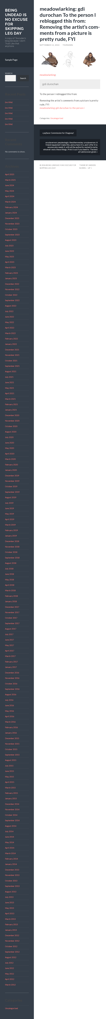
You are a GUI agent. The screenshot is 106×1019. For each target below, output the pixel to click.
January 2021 (11, 410)
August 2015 (10, 760)
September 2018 (12, 557)
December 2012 (12, 935)
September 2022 (12, 300)
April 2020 (9, 453)
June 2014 (9, 837)
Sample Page (11, 59)
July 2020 (9, 437)
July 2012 (9, 963)
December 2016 (12, 672)
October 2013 (11, 880)
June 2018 (9, 574)
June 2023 (9, 251)
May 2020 (9, 448)
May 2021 (9, 388)
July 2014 (9, 831)
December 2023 (12, 218)
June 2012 (9, 968)
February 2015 (11, 793)
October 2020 (11, 426)
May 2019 (9, 514)
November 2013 (12, 875)
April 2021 (9, 393)
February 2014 (11, 859)
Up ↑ (90, 168)
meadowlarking (47, 74)
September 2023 (12, 234)
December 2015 (12, 738)
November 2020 (12, 421)
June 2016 (9, 705)
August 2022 (10, 306)
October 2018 (11, 552)
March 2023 (10, 267)
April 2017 (9, 651)
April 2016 (9, 716)
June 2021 (9, 382)
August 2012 (10, 957)
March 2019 (10, 525)
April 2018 (9, 585)
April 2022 (9, 328)
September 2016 (12, 689)
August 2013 (10, 891)
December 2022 (12, 284)
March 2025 (10, 180)
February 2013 (11, 924)
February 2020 (11, 464)
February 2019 (11, 530)
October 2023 (11, 229)
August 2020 (10, 432)
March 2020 (10, 459)
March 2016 (10, 722)
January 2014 (11, 864)
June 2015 (9, 771)
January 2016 (11, 733)
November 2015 (12, 744)
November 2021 (12, 355)
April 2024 (9, 196)
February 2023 (11, 273)
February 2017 (11, 661)
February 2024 (11, 207)
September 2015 (12, 755)
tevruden (68, 45)
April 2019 (9, 519)
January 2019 (11, 536)
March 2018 (10, 590)
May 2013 (9, 908)
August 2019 (10, 497)
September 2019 (12, 492)
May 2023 (9, 256)
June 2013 (9, 902)
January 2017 (11, 667)
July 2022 (9, 311)
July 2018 (9, 568)
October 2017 (11, 618)
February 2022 (11, 338)
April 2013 (9, 913)
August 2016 (10, 694)
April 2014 (9, 848)
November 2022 (12, 289)
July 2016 (9, 700)
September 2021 (12, 366)
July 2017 (9, 634)
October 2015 (11, 749)
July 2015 (9, 766)
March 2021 (10, 399)
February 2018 (11, 596)
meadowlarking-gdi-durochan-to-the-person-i (62, 108)
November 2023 (12, 223)
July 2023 (9, 245)
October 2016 (11, 683)
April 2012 (9, 979)
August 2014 (10, 826)
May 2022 (9, 322)
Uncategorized (11, 1008)
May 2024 (9, 191)
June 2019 (9, 508)
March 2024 (10, 202)
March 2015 (10, 787)
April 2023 (9, 262)
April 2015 (9, 782)
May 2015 (9, 776)
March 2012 (10, 985)
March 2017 (10, 656)
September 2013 (12, 886)
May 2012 (9, 974)
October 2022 (11, 295)
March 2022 (10, 333)
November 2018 (12, 547)
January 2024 (11, 213)
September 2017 (12, 623)
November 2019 (12, 481)
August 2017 (10, 629)
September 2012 (12, 952)
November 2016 (12, 678)
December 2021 (12, 349)
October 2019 (11, 486)
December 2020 (12, 415)
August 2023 (10, 240)
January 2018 (11, 601)
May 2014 (9, 842)
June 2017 (9, 640)
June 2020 (9, 442)
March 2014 (10, 853)
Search (9, 73)
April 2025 (9, 174)
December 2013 (12, 870)
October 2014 (11, 815)
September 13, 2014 (49, 45)
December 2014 (12, 804)
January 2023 (11, 278)
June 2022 (9, 317)
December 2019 (12, 475)
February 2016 (11, 727)
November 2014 (12, 809)
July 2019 (9, 503)
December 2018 (12, 541)
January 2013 (11, 930)
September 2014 (12, 820)
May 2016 (9, 711)
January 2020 (11, 470)
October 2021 (11, 360)
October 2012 (11, 946)
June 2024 (9, 185)
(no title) (9, 102)
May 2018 (9, 579)
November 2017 (12, 612)
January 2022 (11, 344)
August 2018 (10, 563)
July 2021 (9, 377)
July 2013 (9, 897)
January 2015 (11, 798)
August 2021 (10, 371)
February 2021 (11, 404)
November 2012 (12, 941)
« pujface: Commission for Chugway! (58, 133)
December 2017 (12, 607)
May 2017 (9, 645)
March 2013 (10, 919)
